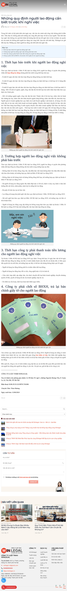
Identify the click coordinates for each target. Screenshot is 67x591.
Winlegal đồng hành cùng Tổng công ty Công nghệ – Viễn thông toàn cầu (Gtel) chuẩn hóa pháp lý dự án (36, 433)
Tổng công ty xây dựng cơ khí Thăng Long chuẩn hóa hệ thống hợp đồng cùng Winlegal (33, 427)
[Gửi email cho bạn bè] (64, 27)
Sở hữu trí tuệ (44, 568)
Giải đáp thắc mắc (57, 562)
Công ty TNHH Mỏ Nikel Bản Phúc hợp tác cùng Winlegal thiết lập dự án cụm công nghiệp (34, 438)
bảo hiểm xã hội (41, 355)
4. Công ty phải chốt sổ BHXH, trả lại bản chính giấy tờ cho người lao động (23, 55)
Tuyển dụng (32, 555)
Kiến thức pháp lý (56, 559)
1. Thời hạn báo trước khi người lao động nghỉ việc (16, 49)
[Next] (63, 518)
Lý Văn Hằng (24, 26)
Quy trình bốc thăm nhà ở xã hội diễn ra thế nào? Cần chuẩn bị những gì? (49, 527)
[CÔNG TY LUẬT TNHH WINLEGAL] (9, 4)
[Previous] (3, 518)
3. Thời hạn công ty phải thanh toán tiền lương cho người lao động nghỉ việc (23, 53)
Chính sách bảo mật (24, 477)
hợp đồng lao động (13, 73)
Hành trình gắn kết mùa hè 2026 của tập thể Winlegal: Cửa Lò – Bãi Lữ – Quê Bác (31, 422)
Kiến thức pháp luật (6, 15)
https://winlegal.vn (9, 571)
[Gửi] (64, 409)
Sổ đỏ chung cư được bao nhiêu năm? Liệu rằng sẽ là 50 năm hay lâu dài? (15, 527)
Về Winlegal (33, 552)
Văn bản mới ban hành (58, 554)
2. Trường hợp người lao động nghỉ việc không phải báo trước (19, 51)
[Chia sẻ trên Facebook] (62, 27)
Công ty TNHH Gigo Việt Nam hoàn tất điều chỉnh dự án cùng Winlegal (28, 444)
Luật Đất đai (44, 560)
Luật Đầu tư (43, 557)
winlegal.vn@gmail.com (10, 565)
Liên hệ (31, 558)
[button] (65, 4)
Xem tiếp (4, 533)
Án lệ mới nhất (55, 557)
